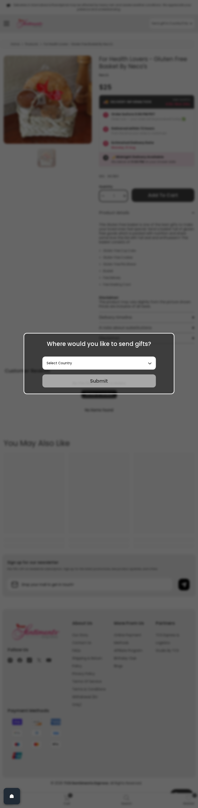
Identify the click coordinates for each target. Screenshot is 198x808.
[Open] (12, 796)
